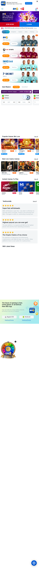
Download (28, 3)
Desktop (14, 43)
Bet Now (6, 43)
